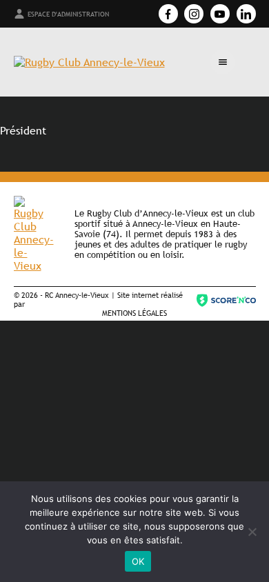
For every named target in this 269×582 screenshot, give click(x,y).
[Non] (252, 532)
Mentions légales (134, 312)
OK (138, 561)
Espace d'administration (68, 14)
